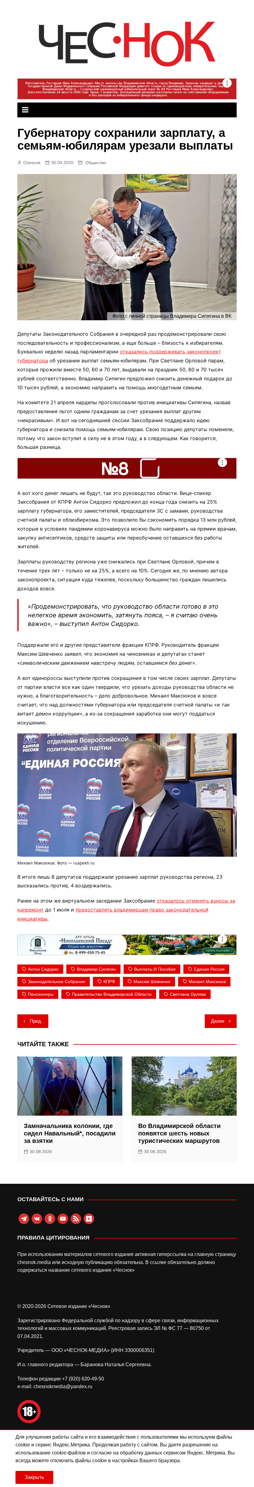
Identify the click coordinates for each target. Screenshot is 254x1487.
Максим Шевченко (152, 981)
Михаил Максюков (207, 981)
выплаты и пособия (155, 969)
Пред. (36, 1021)
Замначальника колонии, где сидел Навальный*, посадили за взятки (70, 1133)
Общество (95, 162)
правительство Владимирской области (111, 994)
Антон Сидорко (43, 969)
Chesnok (32, 162)
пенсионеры (41, 994)
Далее (217, 1021)
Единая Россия (209, 969)
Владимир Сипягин (96, 969)
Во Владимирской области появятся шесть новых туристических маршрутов (179, 1133)
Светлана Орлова (188, 994)
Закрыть (34, 1477)
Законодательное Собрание (56, 981)
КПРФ (109, 981)
